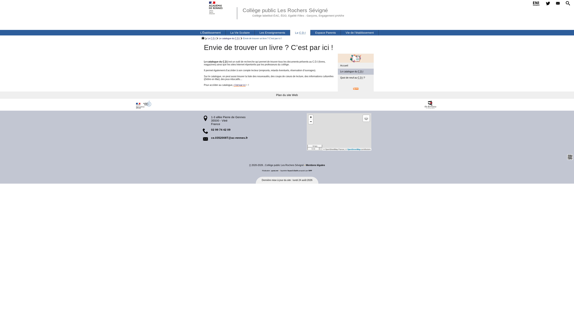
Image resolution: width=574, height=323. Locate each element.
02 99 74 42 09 (220, 129)
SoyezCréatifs (292, 171)
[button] (568, 3)
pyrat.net (274, 171)
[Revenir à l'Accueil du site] (204, 38)
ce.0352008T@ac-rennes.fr (229, 137)
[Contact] (558, 3)
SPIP (310, 171)
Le (212, 38)
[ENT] (536, 4)
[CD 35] (430, 105)
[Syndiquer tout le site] (356, 88)
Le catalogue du (229, 38)
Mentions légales (315, 165)
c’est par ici (240, 85)
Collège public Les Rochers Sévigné (293, 12)
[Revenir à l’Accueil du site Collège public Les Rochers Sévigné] (216, 8)
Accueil (344, 65)
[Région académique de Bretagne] (143, 105)
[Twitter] (548, 3)
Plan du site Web (287, 95)
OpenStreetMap (354, 149)
